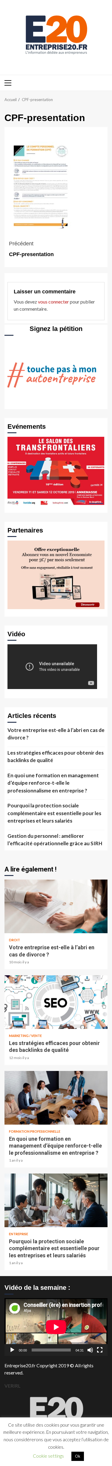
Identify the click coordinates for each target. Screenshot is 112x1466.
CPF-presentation (31, 249)
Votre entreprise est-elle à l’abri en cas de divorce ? (56, 734)
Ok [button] (77, 1456)
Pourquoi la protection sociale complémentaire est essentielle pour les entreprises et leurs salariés (54, 813)
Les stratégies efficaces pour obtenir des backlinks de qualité (55, 757)
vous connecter (53, 301)
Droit (14, 940)
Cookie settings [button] (48, 1456)
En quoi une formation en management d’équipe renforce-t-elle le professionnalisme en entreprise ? (53, 783)
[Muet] (90, 1350)
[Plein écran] (100, 1350)
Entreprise (18, 1234)
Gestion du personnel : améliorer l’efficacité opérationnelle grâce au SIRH (54, 840)
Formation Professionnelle (34, 1131)
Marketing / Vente (25, 1035)
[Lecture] (12, 1350)
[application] (56, 1327)
